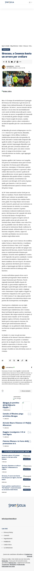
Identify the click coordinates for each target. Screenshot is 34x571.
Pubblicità (7, 541)
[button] (3, 2)
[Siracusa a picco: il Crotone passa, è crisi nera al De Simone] (27, 457)
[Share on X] (9, 61)
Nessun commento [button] (26, 391)
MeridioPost (13, 564)
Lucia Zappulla (10, 66)
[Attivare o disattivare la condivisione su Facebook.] (31, 367)
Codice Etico (8, 544)
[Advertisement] (17, 26)
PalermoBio (5, 566)
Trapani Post (5, 564)
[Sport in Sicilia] (9, 2)
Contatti (6, 535)
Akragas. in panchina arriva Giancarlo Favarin (11, 405)
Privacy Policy (8, 532)
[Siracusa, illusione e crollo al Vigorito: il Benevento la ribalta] (27, 467)
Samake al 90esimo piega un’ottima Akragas (13, 415)
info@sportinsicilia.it (9, 519)
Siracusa (6, 49)
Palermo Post (12, 563)
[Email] (12, 61)
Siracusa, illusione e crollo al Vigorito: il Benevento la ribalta (11, 467)
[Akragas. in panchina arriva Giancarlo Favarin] (26, 406)
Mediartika (5, 561)
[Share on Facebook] (6, 61)
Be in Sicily (12, 566)
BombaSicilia (21, 564)
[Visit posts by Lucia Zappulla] (3, 367)
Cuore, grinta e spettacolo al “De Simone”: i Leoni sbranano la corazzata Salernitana (11, 488)
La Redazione (8, 548)
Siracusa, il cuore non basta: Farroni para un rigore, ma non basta (12, 477)
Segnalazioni (8, 538)
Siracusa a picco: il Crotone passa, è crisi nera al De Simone (10, 457)
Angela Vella (7, 410)
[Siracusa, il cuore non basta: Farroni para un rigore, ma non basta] (27, 477)
